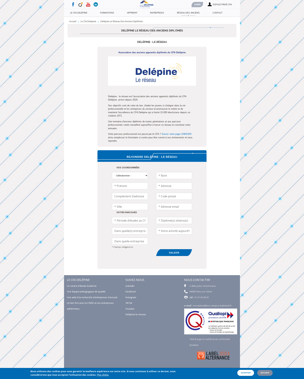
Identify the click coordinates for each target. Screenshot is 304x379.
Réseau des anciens (188, 12)
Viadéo (80, 4)
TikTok (128, 303)
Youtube (88, 4)
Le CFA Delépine (78, 12)
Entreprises (157, 12)
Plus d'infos (103, 375)
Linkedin (96, 4)
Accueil (72, 21)
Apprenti (132, 12)
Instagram (130, 297)
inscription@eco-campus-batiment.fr (212, 305)
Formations (107, 12)
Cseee (197, 4)
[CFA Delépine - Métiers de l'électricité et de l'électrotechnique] (147, 7)
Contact (218, 12)
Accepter (246, 373)
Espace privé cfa (222, 4)
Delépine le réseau (135, 314)
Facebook (73, 4)
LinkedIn (129, 285)
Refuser (265, 373)
